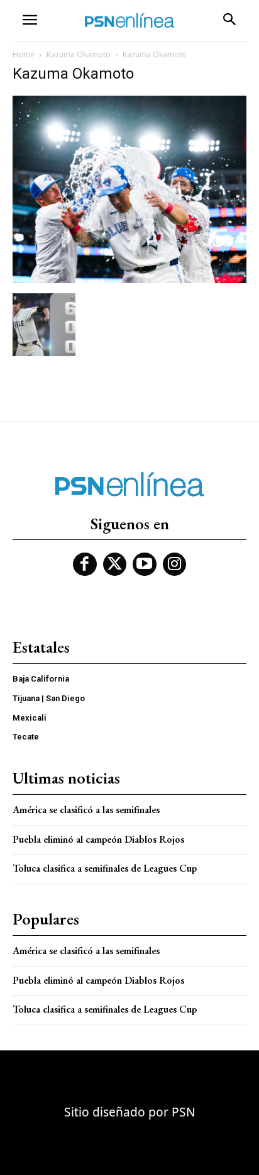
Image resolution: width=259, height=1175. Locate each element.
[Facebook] (85, 564)
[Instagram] (175, 564)
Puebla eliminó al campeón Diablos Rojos (98, 839)
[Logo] (129, 20)
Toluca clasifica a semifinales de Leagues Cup (105, 868)
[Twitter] (115, 564)
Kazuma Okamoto (79, 54)
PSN (184, 1111)
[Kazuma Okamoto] (129, 280)
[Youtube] (145, 564)
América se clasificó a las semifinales (86, 809)
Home (24, 54)
